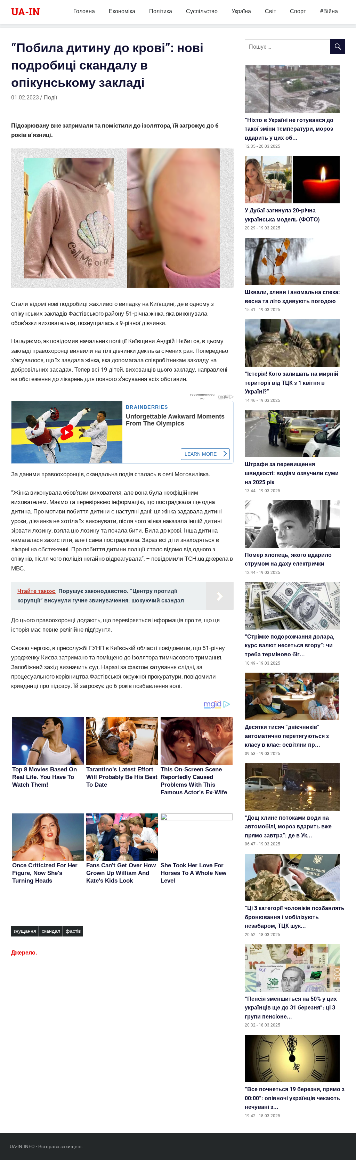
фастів (73, 931)
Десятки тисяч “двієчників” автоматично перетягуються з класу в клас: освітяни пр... (287, 736)
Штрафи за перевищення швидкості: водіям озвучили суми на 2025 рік (292, 473)
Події (50, 97)
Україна (241, 11)
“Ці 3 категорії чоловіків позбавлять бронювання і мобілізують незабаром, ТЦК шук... (295, 917)
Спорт (298, 11)
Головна (84, 11)
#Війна (329, 11)
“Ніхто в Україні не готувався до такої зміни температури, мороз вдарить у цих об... (289, 129)
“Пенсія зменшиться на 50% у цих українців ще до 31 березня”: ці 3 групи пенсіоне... (291, 1008)
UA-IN (25, 11)
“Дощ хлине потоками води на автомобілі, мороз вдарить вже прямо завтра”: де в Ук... (288, 826)
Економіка (122, 11)
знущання (25, 931)
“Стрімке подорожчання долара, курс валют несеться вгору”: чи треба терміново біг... (289, 645)
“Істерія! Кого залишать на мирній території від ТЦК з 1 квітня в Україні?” (291, 383)
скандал (51, 931)
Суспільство (202, 11)
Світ (270, 11)
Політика (160, 11)
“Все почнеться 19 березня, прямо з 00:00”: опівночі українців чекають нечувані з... (295, 1098)
